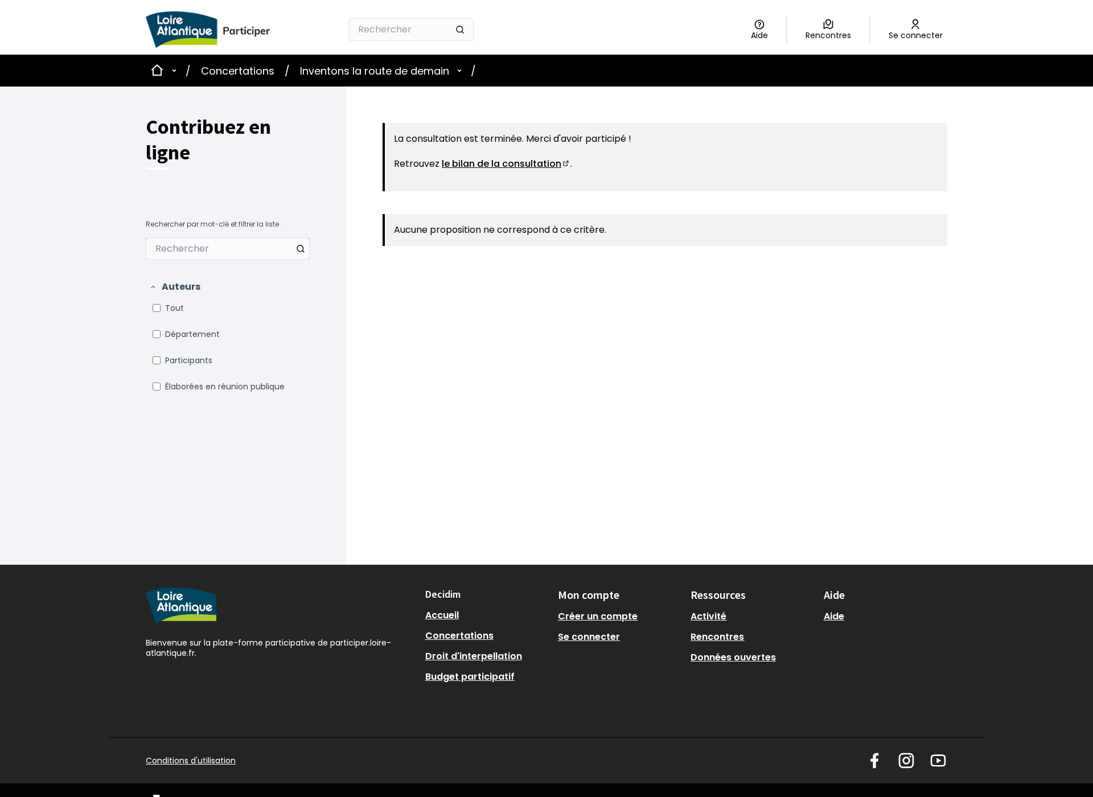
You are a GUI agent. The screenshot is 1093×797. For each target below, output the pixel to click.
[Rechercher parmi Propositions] (300, 249)
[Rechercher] (460, 29)
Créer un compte (598, 616)
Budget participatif (470, 676)
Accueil (442, 615)
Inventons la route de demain (374, 71)
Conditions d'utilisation (191, 760)
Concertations (237, 71)
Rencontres (717, 636)
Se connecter (589, 636)
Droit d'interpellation (473, 656)
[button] (175, 287)
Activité (708, 616)
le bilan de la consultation (506, 163)
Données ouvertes (733, 657)
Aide (834, 616)
